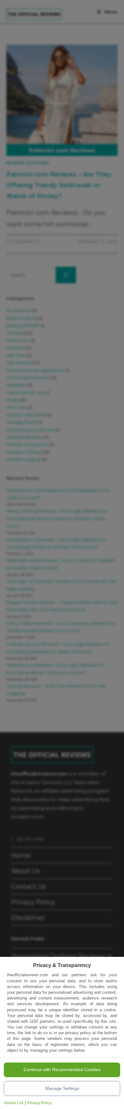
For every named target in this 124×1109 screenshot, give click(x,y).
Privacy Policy (39, 1103)
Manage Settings (62, 1088)
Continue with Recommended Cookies (62, 1069)
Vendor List (13, 1103)
